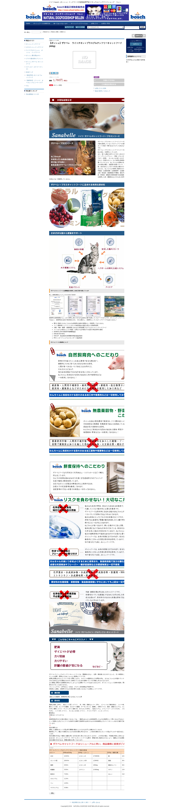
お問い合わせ (96, 802)
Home (28, 23)
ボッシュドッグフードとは (79, 23)
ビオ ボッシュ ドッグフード (34, 47)
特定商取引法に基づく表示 (80, 802)
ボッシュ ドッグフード (33, 44)
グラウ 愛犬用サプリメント (34, 58)
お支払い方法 (105, 23)
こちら (135, 47)
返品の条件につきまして (102, 91)
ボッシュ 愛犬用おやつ (33, 55)
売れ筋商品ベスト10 (32, 94)
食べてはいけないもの (60, 23)
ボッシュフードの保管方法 (41, 23)
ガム (27, 85)
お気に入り (94, 23)
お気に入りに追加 (100, 88)
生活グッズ (29, 72)
